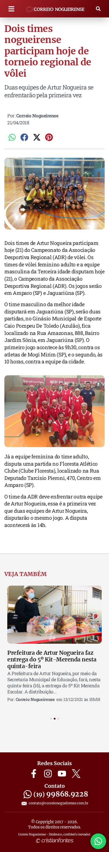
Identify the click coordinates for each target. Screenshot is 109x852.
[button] (11, 9)
